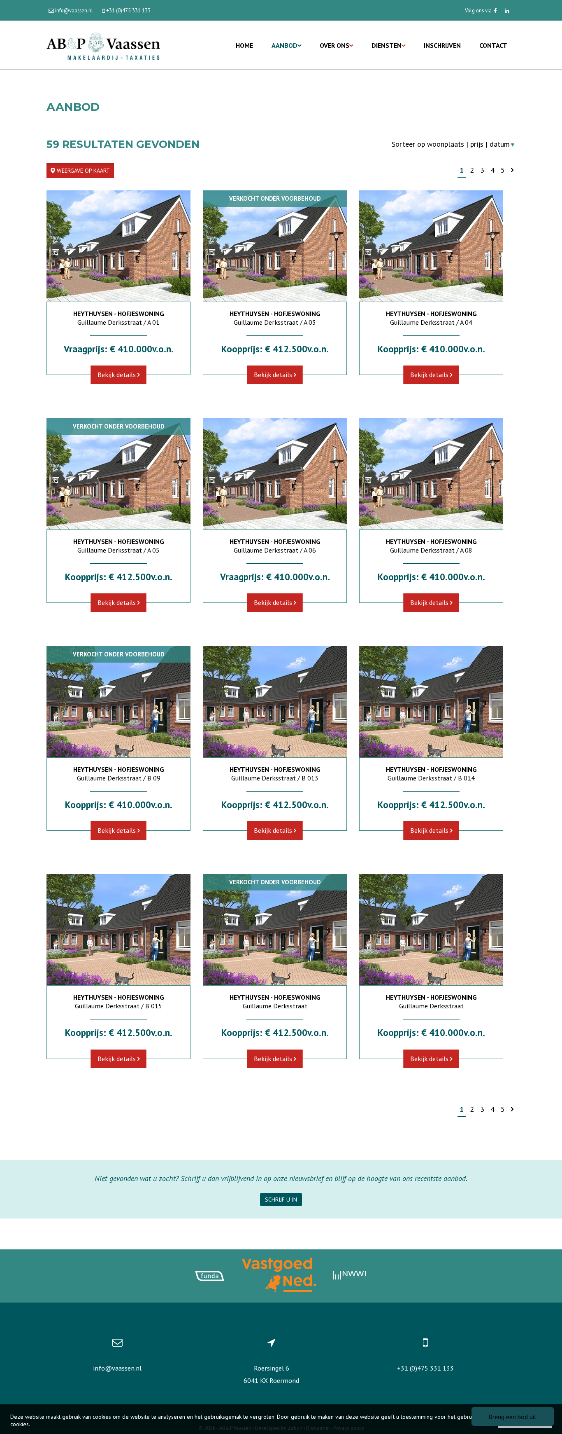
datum (503, 144)
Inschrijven (442, 45)
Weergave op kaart (82, 170)
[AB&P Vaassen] (103, 45)
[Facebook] (495, 10)
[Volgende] (512, 170)
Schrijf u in (281, 1199)
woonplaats (445, 144)
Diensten (387, 45)
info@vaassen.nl (117, 1368)
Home (244, 45)
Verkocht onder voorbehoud (274, 198)
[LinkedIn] (507, 10)
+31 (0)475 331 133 (425, 1368)
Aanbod (284, 45)
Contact (493, 45)
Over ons (334, 45)
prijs (476, 144)
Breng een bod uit (512, 1417)
